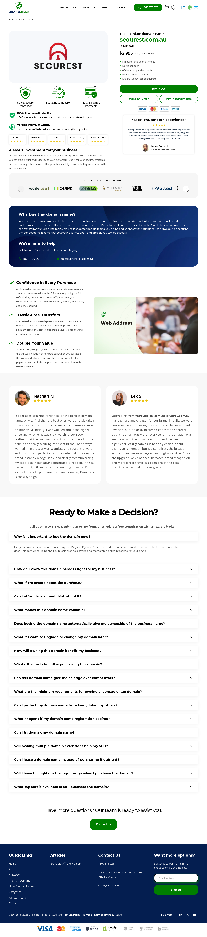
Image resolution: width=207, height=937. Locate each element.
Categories (15, 892)
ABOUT (104, 7)
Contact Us (103, 824)
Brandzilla (34, 914)
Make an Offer (139, 98)
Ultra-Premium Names (21, 886)
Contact (13, 903)
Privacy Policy (113, 914)
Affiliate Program (18, 897)
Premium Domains (19, 880)
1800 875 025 (53, 526)
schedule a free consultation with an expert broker (139, 526)
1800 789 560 (31, 258)
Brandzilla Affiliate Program (65, 863)
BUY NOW (159, 88)
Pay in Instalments (179, 98)
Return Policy (72, 914)
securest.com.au (25, 20)
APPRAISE (89, 7)
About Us (14, 869)
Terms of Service (92, 914)
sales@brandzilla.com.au (77, 258)
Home (12, 20)
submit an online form (80, 526)
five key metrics (80, 129)
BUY (62, 7)
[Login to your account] (173, 7)
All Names (15, 875)
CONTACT (119, 7)
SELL (76, 7)
